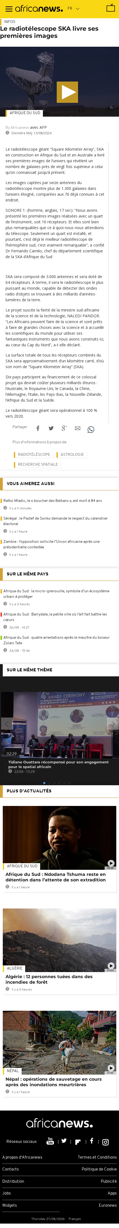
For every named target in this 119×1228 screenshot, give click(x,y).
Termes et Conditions (97, 1158)
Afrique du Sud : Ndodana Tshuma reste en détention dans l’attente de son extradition (56, 877)
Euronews (108, 1206)
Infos (9, 22)
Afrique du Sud (25, 113)
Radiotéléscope (34, 455)
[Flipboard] (78, 1142)
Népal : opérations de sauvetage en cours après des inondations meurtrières (54, 1082)
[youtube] (50, 1142)
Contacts (10, 1169)
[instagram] (106, 1142)
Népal (13, 1071)
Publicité (109, 1182)
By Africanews (17, 128)
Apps (112, 1194)
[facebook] (92, 1142)
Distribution (13, 1182)
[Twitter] (64, 1142)
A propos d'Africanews (22, 1158)
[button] (67, 92)
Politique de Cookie (99, 1169)
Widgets (9, 1206)
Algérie (14, 969)
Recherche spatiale (38, 465)
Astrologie (72, 455)
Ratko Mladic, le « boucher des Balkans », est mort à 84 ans (52, 501)
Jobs (6, 1194)
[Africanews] (39, 9)
